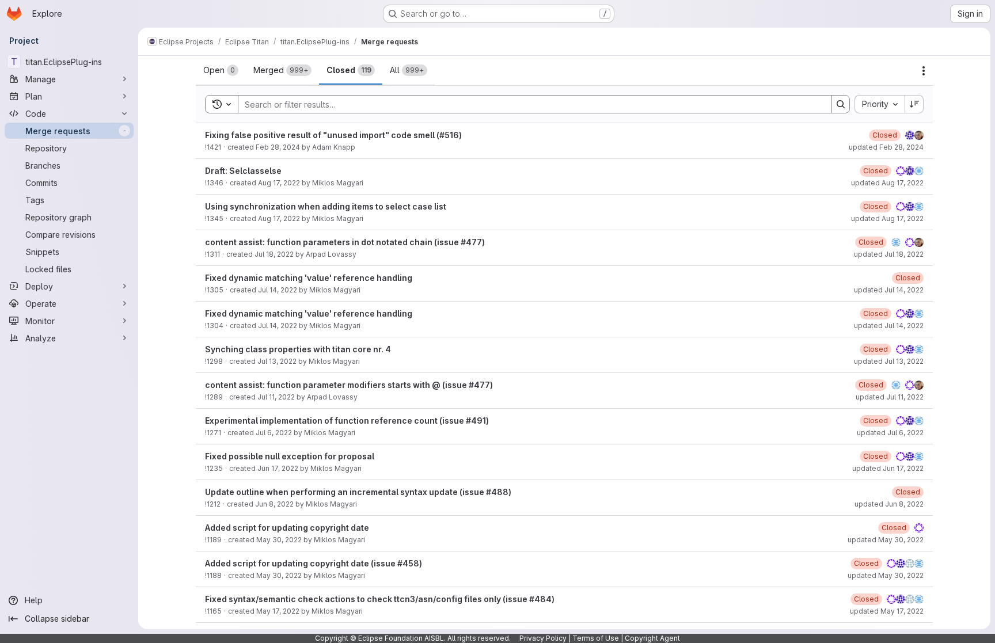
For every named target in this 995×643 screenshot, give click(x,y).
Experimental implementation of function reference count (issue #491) (347, 420)
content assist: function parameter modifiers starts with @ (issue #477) (349, 385)
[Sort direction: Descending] (914, 104)
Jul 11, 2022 (276, 397)
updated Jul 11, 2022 (890, 397)
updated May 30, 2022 (886, 539)
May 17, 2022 (277, 611)
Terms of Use (595, 638)
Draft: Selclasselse (243, 171)
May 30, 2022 (279, 539)
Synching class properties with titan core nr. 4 (298, 349)
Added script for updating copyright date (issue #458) (313, 563)
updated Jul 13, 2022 (889, 361)
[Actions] (923, 71)
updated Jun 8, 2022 (889, 504)
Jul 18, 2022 (274, 254)
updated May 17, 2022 (887, 611)
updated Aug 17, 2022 (887, 182)
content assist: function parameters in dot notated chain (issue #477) (345, 242)
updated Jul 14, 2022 (889, 290)
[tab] (221, 70)
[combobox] (880, 104)
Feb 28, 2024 (278, 147)
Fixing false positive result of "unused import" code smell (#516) (333, 135)
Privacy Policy (543, 638)
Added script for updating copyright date (287, 527)
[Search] (840, 104)
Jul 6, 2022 (274, 432)
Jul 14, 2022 (277, 290)
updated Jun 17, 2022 (888, 468)
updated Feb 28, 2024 (886, 147)
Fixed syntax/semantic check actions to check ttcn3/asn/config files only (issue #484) (380, 599)
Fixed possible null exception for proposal (289, 456)
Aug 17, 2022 (279, 182)
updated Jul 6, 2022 (890, 432)
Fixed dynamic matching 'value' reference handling (308, 278)
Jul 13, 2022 (277, 361)
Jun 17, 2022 (277, 468)
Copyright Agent (652, 638)
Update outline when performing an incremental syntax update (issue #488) (358, 492)
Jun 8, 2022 (274, 504)
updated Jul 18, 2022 (889, 254)
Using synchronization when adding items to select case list (325, 206)
